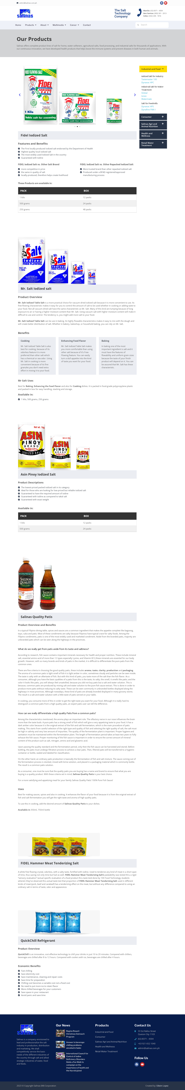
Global (144, 92)
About (43, 25)
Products (29, 25)
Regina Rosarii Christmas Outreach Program (75, 1034)
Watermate (146, 99)
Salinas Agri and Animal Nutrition (149, 125)
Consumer (146, 116)
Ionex (144, 96)
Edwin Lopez (162, 1085)
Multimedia (58, 25)
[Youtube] (165, 3)
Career (73, 25)
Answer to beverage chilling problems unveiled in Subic (75, 1045)
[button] (19, 94)
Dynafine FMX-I (148, 109)
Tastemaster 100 (149, 79)
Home (18, 25)
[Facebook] (161, 3)
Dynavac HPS (147, 106)
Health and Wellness (146, 134)
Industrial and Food (150, 69)
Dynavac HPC (147, 82)
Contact (87, 25)
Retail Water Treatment (147, 144)
